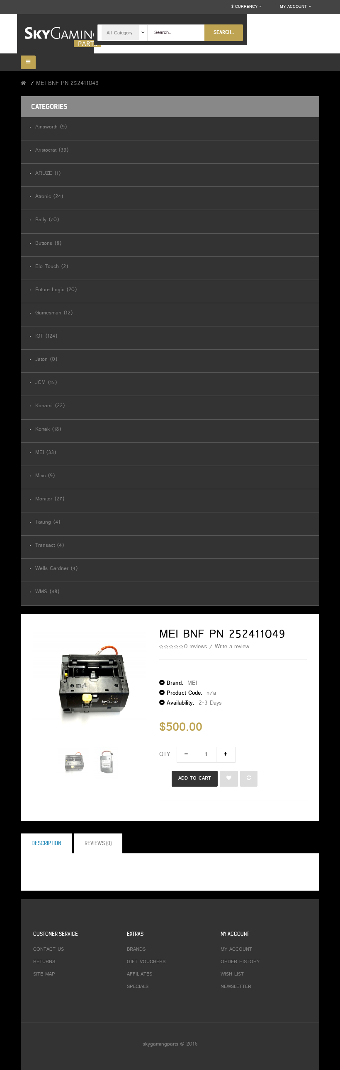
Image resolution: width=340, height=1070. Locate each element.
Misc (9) (45, 476)
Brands (136, 949)
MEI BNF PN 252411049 (67, 83)
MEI (192, 683)
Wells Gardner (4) (56, 569)
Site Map (44, 974)
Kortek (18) (48, 430)
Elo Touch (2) (51, 267)
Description (46, 843)
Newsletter (236, 987)
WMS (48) (47, 592)
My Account (236, 949)
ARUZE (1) (48, 174)
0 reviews (195, 647)
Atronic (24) (49, 197)
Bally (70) (47, 220)
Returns (44, 962)
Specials (137, 987)
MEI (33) (45, 453)
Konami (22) (50, 406)
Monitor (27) (49, 499)
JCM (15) (46, 383)
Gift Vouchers (146, 962)
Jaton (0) (46, 360)
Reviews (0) (98, 843)
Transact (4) (49, 546)
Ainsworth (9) (51, 127)
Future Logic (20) (56, 290)
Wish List (232, 974)
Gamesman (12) (54, 313)
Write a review (232, 647)
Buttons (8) (48, 244)
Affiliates (139, 974)
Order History (240, 962)
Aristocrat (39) (51, 151)
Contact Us (48, 949)
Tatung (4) (47, 523)
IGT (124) (46, 337)
